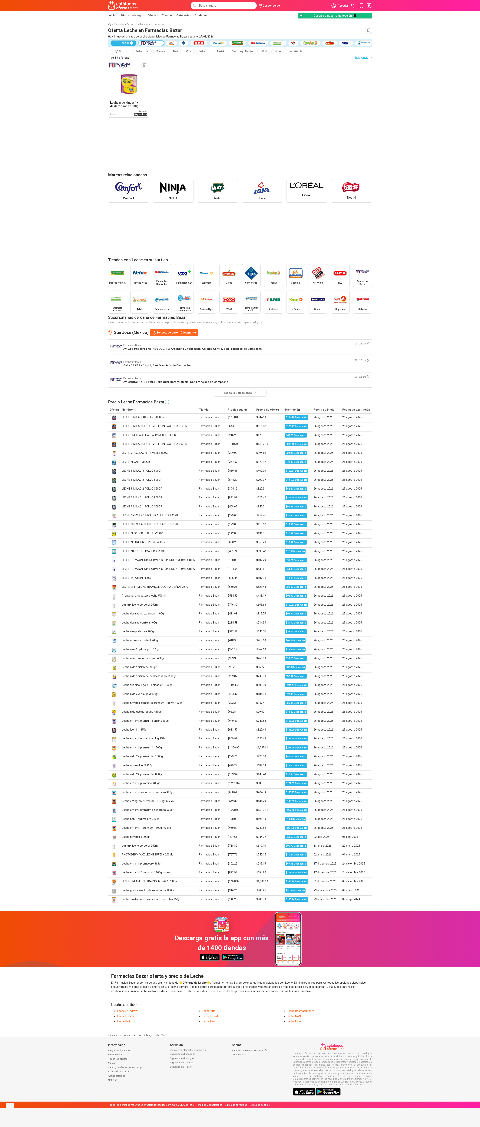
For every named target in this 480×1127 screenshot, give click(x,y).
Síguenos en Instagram (182, 1058)
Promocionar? (115, 1054)
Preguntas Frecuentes (120, 1050)
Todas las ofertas (124, 24)
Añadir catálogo (116, 1075)
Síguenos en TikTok (181, 1066)
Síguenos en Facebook (182, 1054)
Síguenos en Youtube (181, 1062)
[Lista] (369, 6)
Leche (140, 24)
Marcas (112, 1063)
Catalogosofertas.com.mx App (125, 1067)
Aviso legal (188, 1104)
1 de (118, 57)
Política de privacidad (235, 1104)
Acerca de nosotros (119, 1071)
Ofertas (153, 15)
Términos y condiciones (209, 1104)
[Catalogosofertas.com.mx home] (123, 5)
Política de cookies (259, 1104)
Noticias (112, 1080)
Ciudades (201, 15)
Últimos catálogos (131, 15)
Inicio (112, 15)
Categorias (183, 15)
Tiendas (167, 15)
